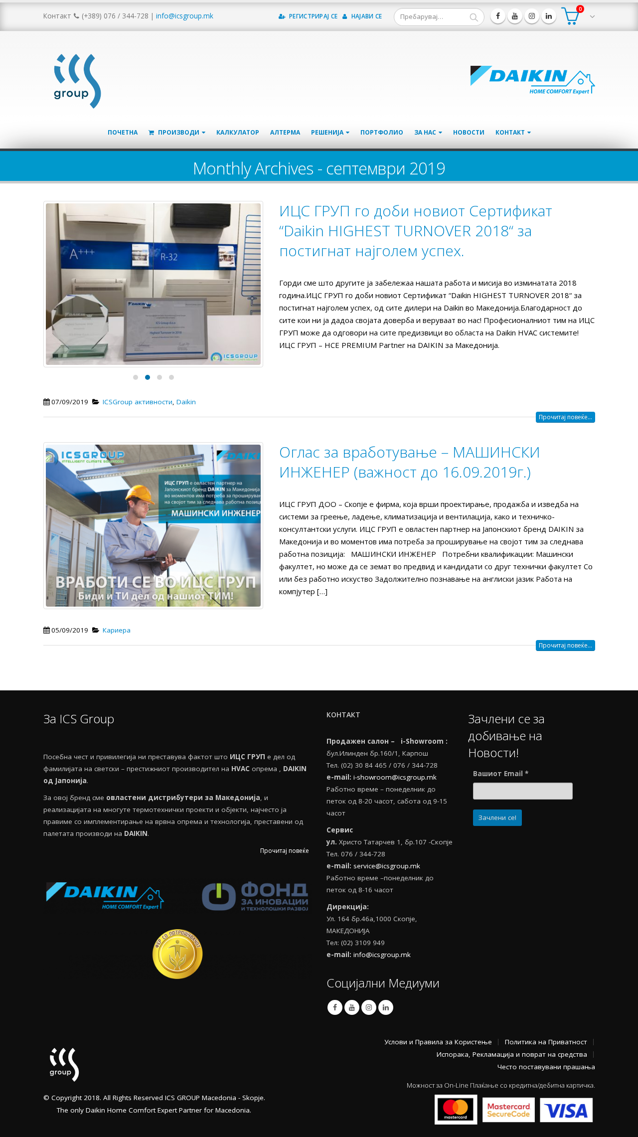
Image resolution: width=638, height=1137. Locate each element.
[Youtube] (514, 15)
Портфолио (381, 132)
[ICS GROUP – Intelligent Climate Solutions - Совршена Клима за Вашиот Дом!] (75, 78)
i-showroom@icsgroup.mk (395, 777)
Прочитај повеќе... (565, 417)
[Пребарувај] (474, 16)
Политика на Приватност (546, 1041)
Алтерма (285, 132)
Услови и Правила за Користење (438, 1041)
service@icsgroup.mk (386, 865)
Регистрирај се (312, 16)
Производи (178, 132)
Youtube (351, 1007)
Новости (468, 132)
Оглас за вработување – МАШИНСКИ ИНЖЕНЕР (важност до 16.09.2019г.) (409, 462)
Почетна (123, 132)
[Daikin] (533, 78)
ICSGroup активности (137, 401)
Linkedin (385, 1007)
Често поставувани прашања (546, 1066)
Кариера (117, 630)
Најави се (366, 16)
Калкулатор (237, 132)
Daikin (186, 401)
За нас (425, 132)
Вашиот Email (500, 773)
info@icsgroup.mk (184, 15)
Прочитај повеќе (284, 850)
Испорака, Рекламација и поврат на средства (512, 1054)
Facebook (334, 1007)
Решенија (327, 132)
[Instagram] (531, 15)
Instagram (368, 1007)
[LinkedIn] (548, 15)
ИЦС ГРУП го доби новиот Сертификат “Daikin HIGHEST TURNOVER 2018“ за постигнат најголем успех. (415, 230)
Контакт (510, 132)
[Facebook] (497, 15)
